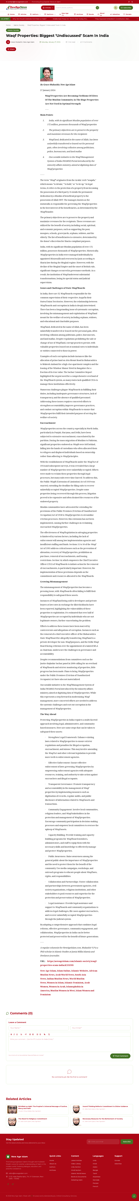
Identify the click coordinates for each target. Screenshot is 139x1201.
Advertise (118, 1164)
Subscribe (127, 1142)
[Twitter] (13, 1184)
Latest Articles (76, 1160)
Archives (52, 1170)
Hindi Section (76, 1170)
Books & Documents (78, 1177)
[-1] (30, 1034)
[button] (21, 1034)
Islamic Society (19, 25)
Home (8, 25)
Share (12, 49)
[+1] (33, 1034)
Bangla (95, 1170)
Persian (96, 1183)
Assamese (96, 1177)
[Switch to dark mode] (116, 8)
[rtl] (25, 1034)
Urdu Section (76, 1167)
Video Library (76, 1164)
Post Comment (121, 1056)
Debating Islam (76, 1180)
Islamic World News (78, 1173)
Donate (117, 1160)
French (95, 1186)
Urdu (94, 1160)
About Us (52, 1164)
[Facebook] (8, 1184)
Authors (52, 1167)
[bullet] (40, 1034)
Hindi (95, 1164)
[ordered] (37, 1034)
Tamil (95, 1173)
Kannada (96, 1180)
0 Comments (87, 42)
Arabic (95, 1167)
